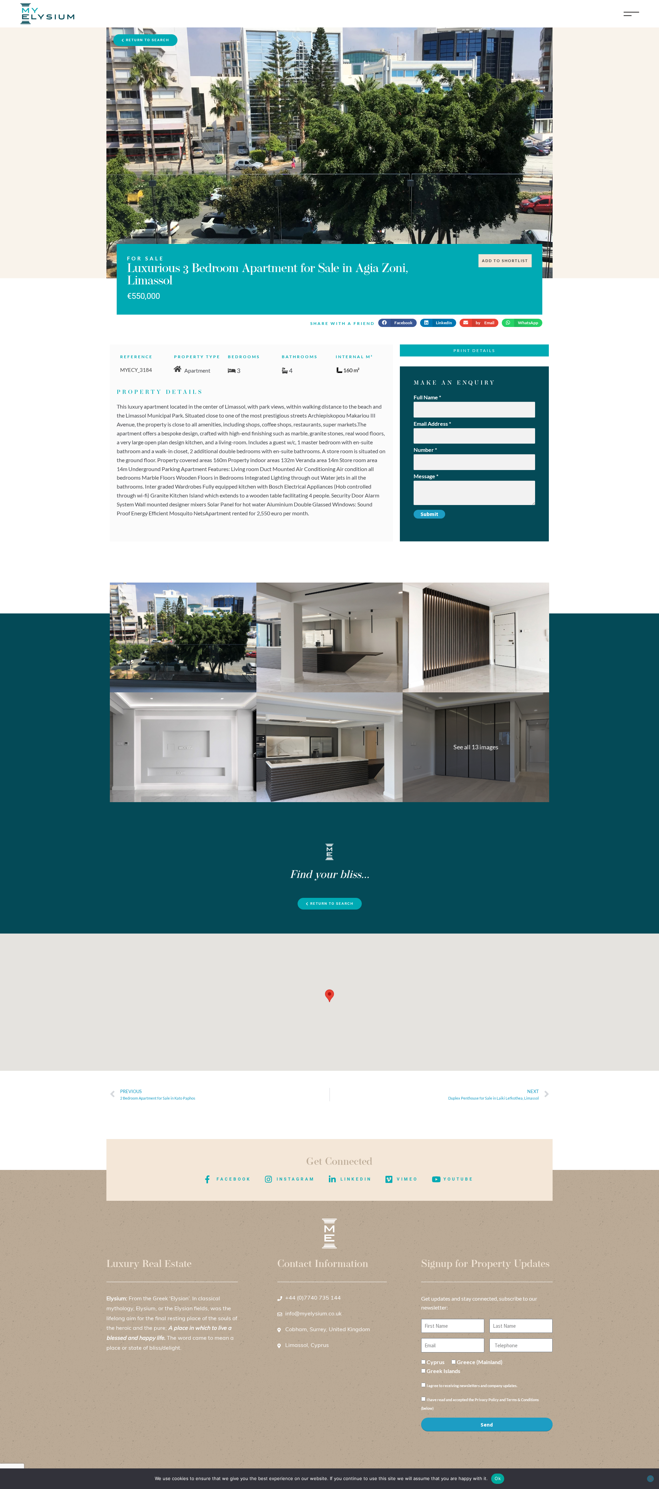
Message (426, 476)
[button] (397, 323)
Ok (498, 1478)
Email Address (432, 423)
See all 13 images (475, 747)
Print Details (474, 350)
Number (425, 449)
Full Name (427, 397)
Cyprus (435, 1362)
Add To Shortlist (505, 260)
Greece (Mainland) (479, 1362)
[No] (650, 1478)
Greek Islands (443, 1371)
